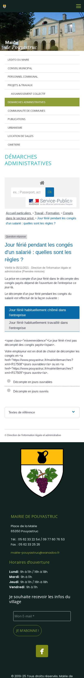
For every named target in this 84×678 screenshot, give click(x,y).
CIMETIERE (14, 144)
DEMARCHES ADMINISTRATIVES (26, 102)
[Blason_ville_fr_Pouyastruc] (42, 473)
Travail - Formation (47, 213)
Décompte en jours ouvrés (30, 391)
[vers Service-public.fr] (50, 202)
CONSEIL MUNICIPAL (20, 68)
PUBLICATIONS (16, 119)
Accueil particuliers (19, 213)
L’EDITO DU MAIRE (18, 59)
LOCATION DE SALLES (20, 136)
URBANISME (15, 127)
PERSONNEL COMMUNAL (23, 76)
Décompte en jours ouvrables (32, 382)
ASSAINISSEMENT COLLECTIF (28, 94)
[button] (78, 6)
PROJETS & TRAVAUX (20, 85)
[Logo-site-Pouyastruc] (5, 6)
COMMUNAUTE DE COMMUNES (26, 110)
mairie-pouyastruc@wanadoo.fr (35, 552)
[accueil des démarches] (42, 182)
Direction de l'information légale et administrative (34, 435)
